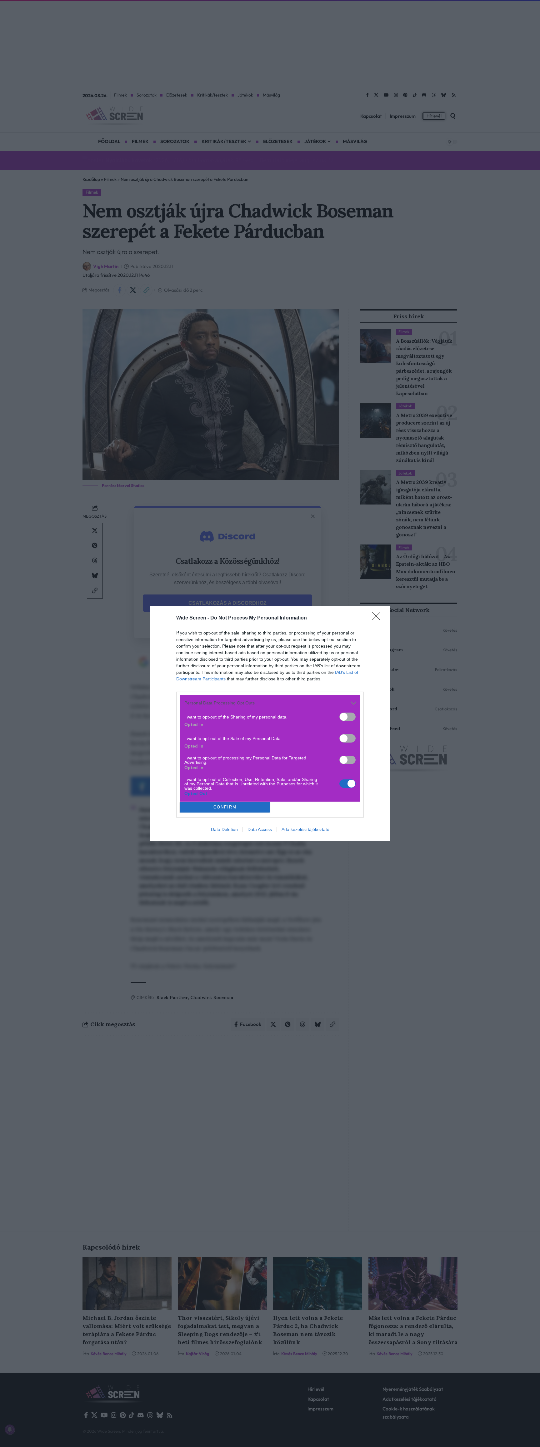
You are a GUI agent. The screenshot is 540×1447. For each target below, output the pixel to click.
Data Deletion (224, 829)
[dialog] (270, 723)
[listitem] (270, 703)
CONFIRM (225, 807)
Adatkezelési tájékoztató (305, 829)
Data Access (260, 829)
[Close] (378, 618)
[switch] (347, 717)
